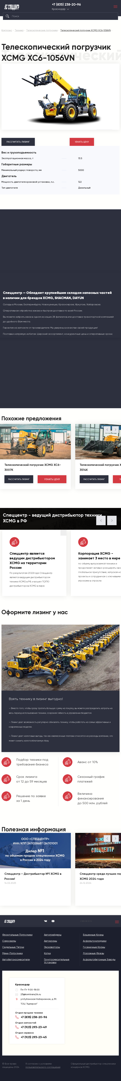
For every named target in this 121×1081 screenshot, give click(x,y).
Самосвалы (9, 940)
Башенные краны (93, 934)
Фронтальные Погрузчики (17, 934)
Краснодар (59, 9)
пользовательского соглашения (43, 1067)
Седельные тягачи (13, 947)
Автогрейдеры (52, 934)
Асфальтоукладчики (94, 940)
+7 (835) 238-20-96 (66, 4)
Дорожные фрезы (93, 953)
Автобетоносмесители (16, 959)
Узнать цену (82, 142)
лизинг (18, 479)
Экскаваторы (52, 947)
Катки (47, 953)
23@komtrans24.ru (31, 994)
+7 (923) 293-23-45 (34, 1037)
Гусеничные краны (94, 947)
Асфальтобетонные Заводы (99, 959)
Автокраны (50, 940)
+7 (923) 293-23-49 (34, 1027)
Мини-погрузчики (12, 953)
